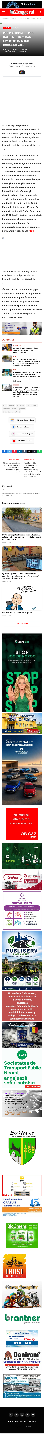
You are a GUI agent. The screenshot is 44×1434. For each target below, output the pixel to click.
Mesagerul (8, 50)
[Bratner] (22, 1326)
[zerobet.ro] (22, 711)
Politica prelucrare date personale (22, 1421)
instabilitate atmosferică (11, 412)
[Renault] (22, 804)
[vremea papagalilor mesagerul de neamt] (22, 1294)
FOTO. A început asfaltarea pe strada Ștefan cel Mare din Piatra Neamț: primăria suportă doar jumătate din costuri (21, 537)
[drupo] (22, 1196)
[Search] (41, 12)
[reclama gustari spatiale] (22, 1047)
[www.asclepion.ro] (22, 929)
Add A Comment (22, 624)
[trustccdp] (14, 1277)
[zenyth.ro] (22, 1236)
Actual (14, 19)
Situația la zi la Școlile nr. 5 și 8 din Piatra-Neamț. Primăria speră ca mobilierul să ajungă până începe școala (11, 467)
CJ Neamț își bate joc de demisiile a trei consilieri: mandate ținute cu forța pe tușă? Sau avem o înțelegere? (20, 576)
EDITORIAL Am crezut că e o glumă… (18, 613)
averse (11, 405)
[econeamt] (22, 1173)
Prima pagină (6, 19)
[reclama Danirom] (22, 1370)
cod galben (20, 405)
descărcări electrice (10, 409)
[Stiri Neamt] (22, 12)
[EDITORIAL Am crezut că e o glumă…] (22, 597)
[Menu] (3, 12)
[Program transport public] (22, 868)
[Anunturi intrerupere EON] (22, 824)
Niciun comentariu (10, 52)
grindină (22, 409)
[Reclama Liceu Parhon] (22, 733)
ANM (31, 231)
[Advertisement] (22, 101)
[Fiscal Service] (22, 1338)
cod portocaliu (32, 405)
